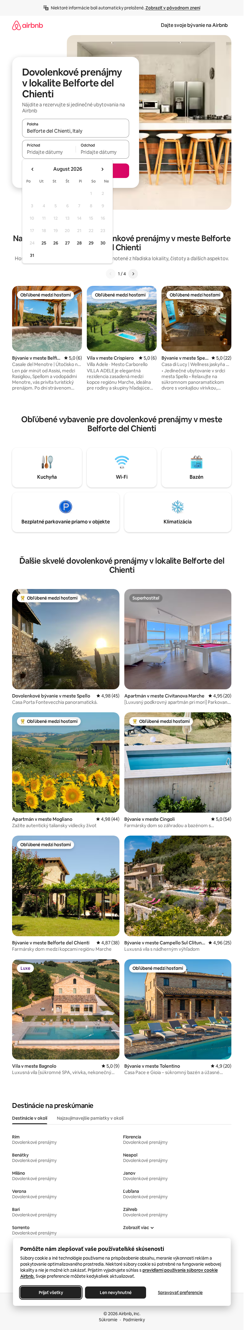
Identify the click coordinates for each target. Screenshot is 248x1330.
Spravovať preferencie (180, 1292)
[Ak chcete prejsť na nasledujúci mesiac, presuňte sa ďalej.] (102, 169)
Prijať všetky (50, 1292)
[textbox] (49, 152)
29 (91, 243)
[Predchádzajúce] (111, 274)
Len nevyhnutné (115, 1292)
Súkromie (108, 1319)
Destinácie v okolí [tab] (29, 1118)
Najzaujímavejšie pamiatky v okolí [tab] (90, 1118)
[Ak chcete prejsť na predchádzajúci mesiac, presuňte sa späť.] (32, 169)
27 (67, 243)
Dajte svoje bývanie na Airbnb (194, 25)
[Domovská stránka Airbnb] (27, 25)
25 (43, 243)
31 (32, 255)
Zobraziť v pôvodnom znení (172, 8)
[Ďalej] (133, 274)
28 (79, 243)
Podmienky (134, 1319)
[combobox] (75, 130)
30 (103, 243)
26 (55, 243)
